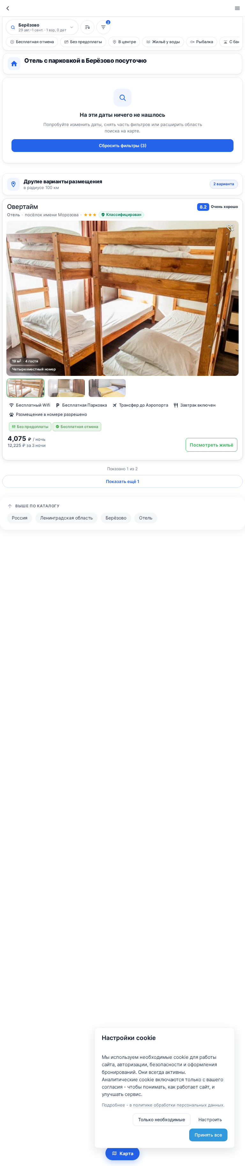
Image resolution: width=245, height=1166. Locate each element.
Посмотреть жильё (211, 445)
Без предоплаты (86, 41)
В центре (127, 41)
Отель (145, 517)
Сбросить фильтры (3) (122, 145)
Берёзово (116, 517)
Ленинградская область (66, 517)
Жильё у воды (166, 41)
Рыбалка (204, 41)
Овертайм (22, 206)
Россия (19, 517)
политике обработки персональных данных (178, 1104)
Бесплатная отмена (35, 41)
